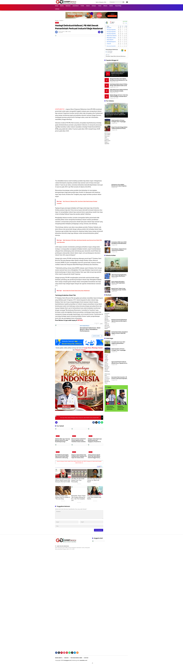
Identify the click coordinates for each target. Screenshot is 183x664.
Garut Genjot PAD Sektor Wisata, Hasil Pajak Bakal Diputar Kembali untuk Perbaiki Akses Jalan (119, 282)
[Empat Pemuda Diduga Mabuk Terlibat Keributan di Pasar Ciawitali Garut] (107, 128)
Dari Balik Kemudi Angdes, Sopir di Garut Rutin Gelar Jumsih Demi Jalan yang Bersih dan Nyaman (62, 456)
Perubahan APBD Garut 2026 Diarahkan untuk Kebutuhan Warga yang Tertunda (118, 242)
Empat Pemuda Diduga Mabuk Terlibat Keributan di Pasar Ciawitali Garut (119, 127)
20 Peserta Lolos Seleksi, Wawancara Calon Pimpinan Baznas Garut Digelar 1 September (118, 185)
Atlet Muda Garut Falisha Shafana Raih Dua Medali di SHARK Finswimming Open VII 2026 (119, 90)
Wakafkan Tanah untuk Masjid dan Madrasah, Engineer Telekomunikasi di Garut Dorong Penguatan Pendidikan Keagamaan (122, 408)
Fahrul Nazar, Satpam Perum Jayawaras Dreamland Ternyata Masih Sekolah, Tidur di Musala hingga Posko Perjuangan (119, 249)
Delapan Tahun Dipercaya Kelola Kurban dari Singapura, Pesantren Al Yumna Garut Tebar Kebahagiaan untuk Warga (95, 440)
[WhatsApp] (102, 422)
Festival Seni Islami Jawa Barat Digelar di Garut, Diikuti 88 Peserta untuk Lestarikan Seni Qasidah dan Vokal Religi (119, 332)
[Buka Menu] (127, 2)
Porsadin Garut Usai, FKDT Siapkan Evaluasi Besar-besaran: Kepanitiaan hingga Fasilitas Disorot (119, 342)
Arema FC (109, 43)
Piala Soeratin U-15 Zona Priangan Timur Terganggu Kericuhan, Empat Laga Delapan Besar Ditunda (118, 121)
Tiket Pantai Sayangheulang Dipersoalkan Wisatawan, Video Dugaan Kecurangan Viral (118, 275)
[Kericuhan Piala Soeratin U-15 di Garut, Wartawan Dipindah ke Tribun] (107, 378)
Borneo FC (109, 27)
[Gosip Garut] (66, 2)
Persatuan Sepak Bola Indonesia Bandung (112, 29)
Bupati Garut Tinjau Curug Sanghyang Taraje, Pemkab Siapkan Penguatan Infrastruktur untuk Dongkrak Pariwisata (119, 289)
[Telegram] (99, 422)
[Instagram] (64, 653)
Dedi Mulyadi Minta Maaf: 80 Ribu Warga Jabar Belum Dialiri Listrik (118, 85)
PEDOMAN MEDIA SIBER (76, 658)
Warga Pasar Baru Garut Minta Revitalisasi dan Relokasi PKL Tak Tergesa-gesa (118, 79)
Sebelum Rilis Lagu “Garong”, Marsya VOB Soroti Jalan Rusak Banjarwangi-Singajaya (62, 440)
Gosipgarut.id (67, 660)
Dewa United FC (110, 39)
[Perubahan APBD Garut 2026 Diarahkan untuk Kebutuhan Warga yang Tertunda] (107, 243)
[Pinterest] (61, 653)
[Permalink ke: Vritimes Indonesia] (56, 32)
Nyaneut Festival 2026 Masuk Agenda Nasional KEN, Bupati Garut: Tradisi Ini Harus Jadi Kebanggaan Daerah (119, 320)
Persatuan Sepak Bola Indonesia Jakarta (112, 31)
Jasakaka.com (83, 660)
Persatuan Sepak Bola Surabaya (112, 33)
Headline (56, 22)
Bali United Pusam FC (111, 41)
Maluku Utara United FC (112, 35)
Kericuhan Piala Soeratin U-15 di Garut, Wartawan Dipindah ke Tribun (119, 377)
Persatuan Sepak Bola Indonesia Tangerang (112, 46)
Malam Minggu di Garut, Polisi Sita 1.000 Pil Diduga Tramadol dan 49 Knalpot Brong (119, 95)
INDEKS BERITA (58, 658)
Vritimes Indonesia (61, 31)
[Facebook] (93, 422)
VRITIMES (80, 320)
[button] (123, 2)
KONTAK (86, 658)
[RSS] (77, 653)
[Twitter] (96, 422)
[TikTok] (72, 653)
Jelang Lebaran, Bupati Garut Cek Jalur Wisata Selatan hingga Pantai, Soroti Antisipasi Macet (94, 456)
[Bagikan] (102, 32)
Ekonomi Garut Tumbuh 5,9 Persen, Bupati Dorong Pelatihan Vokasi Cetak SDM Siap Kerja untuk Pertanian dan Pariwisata (78, 440)
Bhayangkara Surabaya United (112, 37)
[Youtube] (67, 653)
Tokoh (108, 403)
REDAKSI (66, 658)
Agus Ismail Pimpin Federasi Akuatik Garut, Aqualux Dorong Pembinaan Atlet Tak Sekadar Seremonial (119, 362)
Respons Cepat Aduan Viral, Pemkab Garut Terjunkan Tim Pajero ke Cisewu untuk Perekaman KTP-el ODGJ (79, 456)
